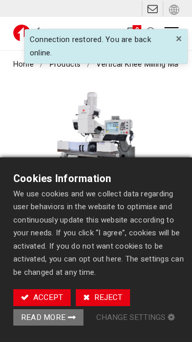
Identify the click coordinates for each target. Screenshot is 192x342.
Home (23, 64)
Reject (107, 297)
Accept (47, 297)
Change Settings (130, 317)
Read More (43, 317)
